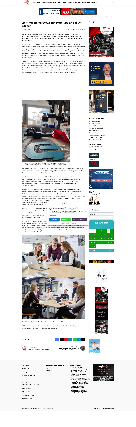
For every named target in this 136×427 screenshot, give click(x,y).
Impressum (73, 223)
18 (108, 238)
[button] (86, 204)
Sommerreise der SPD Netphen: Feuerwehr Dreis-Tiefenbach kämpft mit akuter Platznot (79, 391)
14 (94, 238)
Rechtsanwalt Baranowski (96, 128)
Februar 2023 (101, 223)
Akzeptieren (53, 219)
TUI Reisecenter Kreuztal (95, 137)
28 (94, 246)
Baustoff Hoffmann (94, 130)
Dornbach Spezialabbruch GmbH (97, 149)
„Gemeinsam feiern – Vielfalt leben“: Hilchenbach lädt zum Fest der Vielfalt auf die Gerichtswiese (80, 378)
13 (91, 238)
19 (111, 238)
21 (94, 242)
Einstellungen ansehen (79, 219)
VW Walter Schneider (94, 121)
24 (105, 242)
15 (97, 238)
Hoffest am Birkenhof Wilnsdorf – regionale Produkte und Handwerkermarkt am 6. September (80, 386)
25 (108, 242)
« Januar (93, 250)
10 (105, 234)
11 (108, 234)
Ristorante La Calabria (95, 144)
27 (91, 246)
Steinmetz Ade (93, 132)
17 (104, 238)
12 (111, 234)
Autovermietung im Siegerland (97, 135)
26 (111, 242)
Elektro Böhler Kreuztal (95, 125)
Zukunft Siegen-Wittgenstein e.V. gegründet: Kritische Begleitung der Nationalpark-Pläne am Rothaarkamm (80, 373)
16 (101, 238)
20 (91, 242)
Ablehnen (64, 219)
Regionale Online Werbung (96, 139)
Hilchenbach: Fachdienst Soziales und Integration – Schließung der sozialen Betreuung (80, 369)
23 (101, 242)
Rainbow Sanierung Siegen (96, 146)
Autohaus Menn (93, 142)
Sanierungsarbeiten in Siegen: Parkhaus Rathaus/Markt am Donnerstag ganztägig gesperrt (79, 382)
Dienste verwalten (53, 215)
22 (98, 242)
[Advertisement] (53, 86)
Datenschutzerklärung (65, 223)
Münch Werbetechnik (94, 123)
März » (110, 250)
